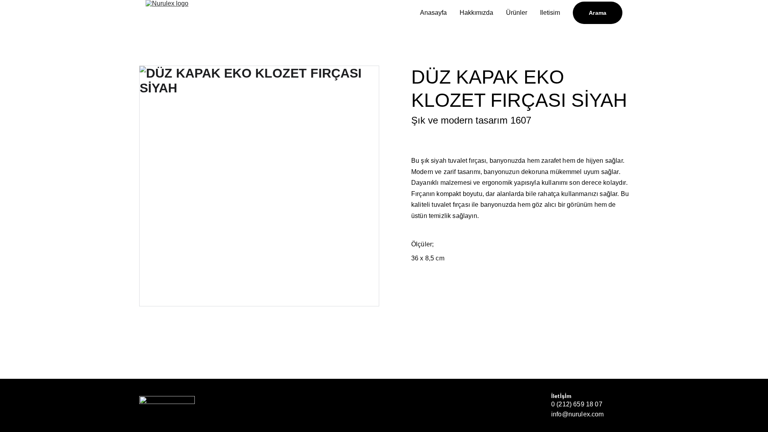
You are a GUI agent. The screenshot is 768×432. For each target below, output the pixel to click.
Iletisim (550, 12)
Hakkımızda (476, 12)
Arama (597, 13)
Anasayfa (433, 12)
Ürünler (516, 12)
